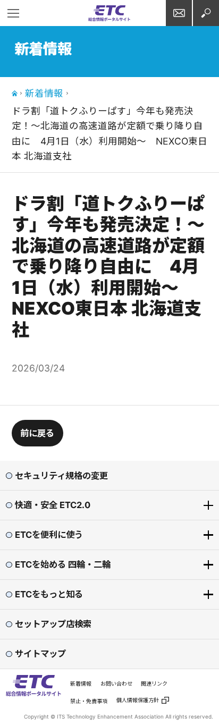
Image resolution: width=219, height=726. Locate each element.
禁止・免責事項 (88, 701)
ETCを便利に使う (49, 534)
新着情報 (44, 93)
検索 (206, 13)
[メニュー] (13, 13)
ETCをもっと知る (49, 594)
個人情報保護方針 (137, 700)
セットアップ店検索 (53, 624)
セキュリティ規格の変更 (61, 475)
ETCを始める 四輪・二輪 (63, 564)
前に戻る (37, 433)
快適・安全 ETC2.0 (52, 505)
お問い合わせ (179, 13)
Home (15, 93)
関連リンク (154, 683)
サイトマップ (40, 653)
